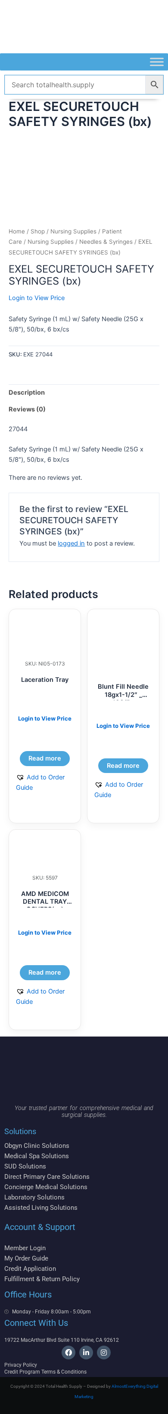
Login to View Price (37, 298)
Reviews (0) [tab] (27, 409)
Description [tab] (27, 392)
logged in (71, 543)
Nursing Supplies (51, 241)
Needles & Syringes (106, 241)
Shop (38, 231)
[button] (45, 782)
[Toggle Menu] (157, 62)
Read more (44, 758)
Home (17, 231)
